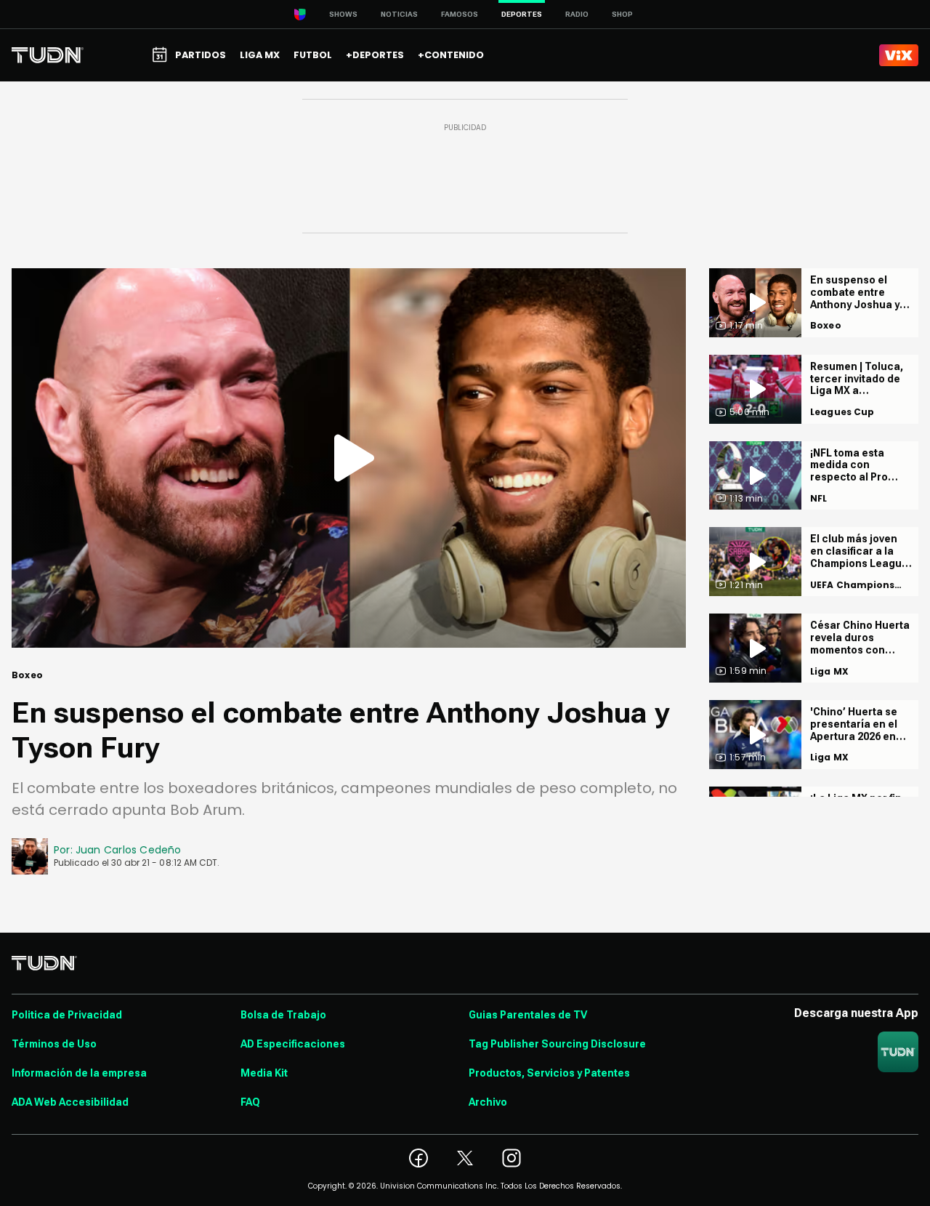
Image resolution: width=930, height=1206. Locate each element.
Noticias (399, 14)
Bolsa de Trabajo (283, 1015)
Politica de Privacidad (67, 1015)
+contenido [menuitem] (451, 55)
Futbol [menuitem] (313, 55)
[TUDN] (48, 55)
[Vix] (898, 55)
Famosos (459, 14)
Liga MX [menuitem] (260, 55)
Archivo (488, 1102)
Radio (577, 14)
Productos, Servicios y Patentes (549, 1073)
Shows (343, 14)
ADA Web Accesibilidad (70, 1102)
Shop (622, 14)
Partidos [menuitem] (200, 55)
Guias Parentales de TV (528, 1015)
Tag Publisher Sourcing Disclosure (557, 1044)
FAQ (250, 1102)
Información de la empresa (79, 1073)
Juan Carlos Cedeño (129, 849)
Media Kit (264, 1073)
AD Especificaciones (292, 1044)
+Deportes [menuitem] (375, 55)
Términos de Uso (54, 1044)
